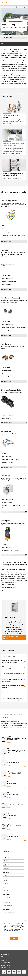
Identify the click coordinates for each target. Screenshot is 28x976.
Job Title (5, 887)
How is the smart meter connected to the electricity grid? (13, 680)
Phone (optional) (6, 894)
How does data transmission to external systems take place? (12, 693)
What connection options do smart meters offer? (13, 674)
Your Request (6, 909)
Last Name (5, 865)
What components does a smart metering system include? (13, 667)
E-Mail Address (6, 872)
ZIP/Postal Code (6, 902)
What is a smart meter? (8, 656)
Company (5, 880)
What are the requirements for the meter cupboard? (13, 686)
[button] (14, 38)
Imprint (2, 956)
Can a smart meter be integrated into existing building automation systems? (12, 699)
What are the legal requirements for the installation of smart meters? (12, 661)
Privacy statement (5, 954)
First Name (5, 858)
